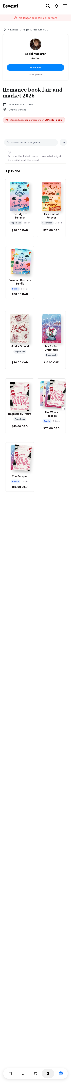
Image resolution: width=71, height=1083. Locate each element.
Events (14, 29)
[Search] (48, 6)
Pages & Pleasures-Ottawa (36, 29)
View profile (35, 74)
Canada (22, 109)
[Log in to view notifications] (56, 6)
